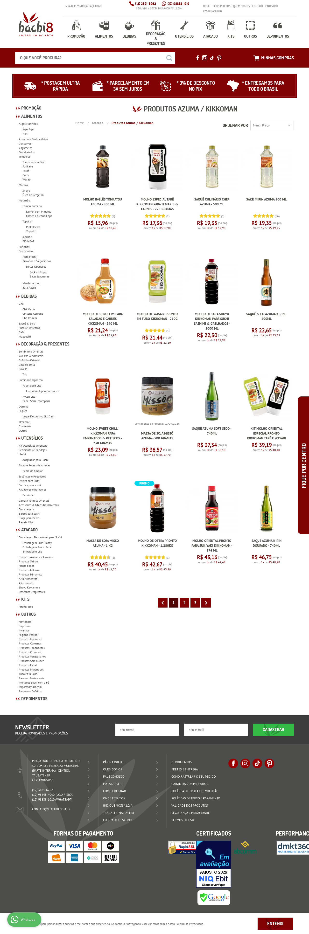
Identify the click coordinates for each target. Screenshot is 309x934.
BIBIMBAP (28, 241)
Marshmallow (30, 283)
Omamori (24, 422)
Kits (230, 36)
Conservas (25, 143)
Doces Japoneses (36, 266)
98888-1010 (178, 3)
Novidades (25, 621)
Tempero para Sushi (34, 162)
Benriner (27, 495)
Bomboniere (26, 251)
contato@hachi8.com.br (51, 809)
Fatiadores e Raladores (32, 489)
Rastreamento (212, 11)
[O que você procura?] (169, 58)
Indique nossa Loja (118, 805)
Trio (24, 374)
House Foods (26, 565)
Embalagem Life (32, 551)
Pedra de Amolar (32, 471)
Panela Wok (26, 522)
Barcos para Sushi (29, 513)
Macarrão (24, 200)
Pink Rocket (33, 227)
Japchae (27, 237)
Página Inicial (113, 762)
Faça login (95, 6)
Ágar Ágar (28, 129)
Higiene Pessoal (28, 635)
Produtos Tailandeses (32, 648)
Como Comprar (114, 791)
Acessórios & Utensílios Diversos (39, 505)
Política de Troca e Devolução (194, 791)
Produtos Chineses (30, 652)
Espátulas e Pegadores (32, 476)
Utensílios (184, 36)
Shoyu (26, 190)
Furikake (27, 166)
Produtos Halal (28, 665)
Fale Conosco (114, 777)
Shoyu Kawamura (29, 587)
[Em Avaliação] (213, 864)
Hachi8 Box (26, 607)
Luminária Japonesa (31, 380)
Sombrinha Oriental (31, 351)
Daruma (23, 406)
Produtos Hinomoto (30, 574)
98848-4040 (43, 795)
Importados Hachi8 (30, 687)
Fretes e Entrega (184, 769)
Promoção (76, 36)
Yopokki (30, 231)
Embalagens (26, 509)
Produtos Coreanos (30, 643)
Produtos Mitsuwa (29, 570)
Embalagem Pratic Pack (36, 547)
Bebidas (129, 36)
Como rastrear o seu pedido (193, 777)
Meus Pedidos (222, 6)
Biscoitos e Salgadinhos (36, 261)
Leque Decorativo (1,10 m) (38, 416)
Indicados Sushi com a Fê (34, 682)
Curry (25, 175)
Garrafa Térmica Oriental (34, 500)
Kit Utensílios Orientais (33, 445)
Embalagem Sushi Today (37, 543)
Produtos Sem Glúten (31, 661)
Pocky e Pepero (39, 272)
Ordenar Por (235, 125)
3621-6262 (145, 3)
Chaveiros (25, 426)
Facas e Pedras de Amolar (34, 465)
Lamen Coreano (32, 206)
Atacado (210, 36)
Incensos (24, 630)
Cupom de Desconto (118, 820)
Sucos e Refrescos (29, 328)
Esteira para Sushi (29, 481)
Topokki (27, 221)
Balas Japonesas (39, 276)
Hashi (22, 454)
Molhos (23, 185)
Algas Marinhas (28, 123)
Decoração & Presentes (155, 38)
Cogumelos (25, 148)
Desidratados (27, 152)
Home (206, 6)
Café (21, 332)
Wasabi (26, 179)
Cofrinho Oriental (29, 360)
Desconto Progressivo (32, 592)
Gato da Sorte (27, 364)
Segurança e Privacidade (190, 813)
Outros (250, 36)
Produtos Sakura (28, 561)
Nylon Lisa (28, 396)
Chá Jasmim (29, 318)
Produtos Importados (31, 669)
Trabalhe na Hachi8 (118, 813)
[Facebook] (197, 58)
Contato (257, 6)
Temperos (24, 156)
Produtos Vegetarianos (32, 656)
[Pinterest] (219, 58)
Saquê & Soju (27, 323)
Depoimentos (278, 36)
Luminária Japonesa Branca (42, 391)
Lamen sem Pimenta (38, 211)
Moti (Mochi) (29, 256)
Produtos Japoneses (30, 639)
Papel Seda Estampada (36, 401)
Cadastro (271, 6)
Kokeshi (23, 369)
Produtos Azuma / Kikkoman (36, 557)
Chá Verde (28, 309)
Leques (23, 411)
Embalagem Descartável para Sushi (40, 537)
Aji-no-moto (26, 583)
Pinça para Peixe (29, 518)
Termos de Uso (182, 820)
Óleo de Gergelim (33, 195)
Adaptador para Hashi (35, 460)
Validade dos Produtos (189, 805)
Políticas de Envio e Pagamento (195, 798)
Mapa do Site (112, 784)
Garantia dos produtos (189, 784)
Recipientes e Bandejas (33, 450)
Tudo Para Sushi (28, 674)
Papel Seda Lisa (32, 385)
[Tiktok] (212, 58)
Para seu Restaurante (31, 678)
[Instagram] (204, 58)
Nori (25, 133)
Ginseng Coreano (32, 313)
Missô (25, 171)
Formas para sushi (30, 485)
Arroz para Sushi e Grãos (33, 139)
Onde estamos (114, 798)
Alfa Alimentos (28, 579)
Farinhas (24, 247)
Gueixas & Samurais (31, 356)
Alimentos (104, 36)
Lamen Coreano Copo (39, 216)
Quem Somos (241, 6)
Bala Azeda (29, 287)
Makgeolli (25, 336)
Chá (21, 303)
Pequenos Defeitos (30, 691)
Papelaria (24, 626)
